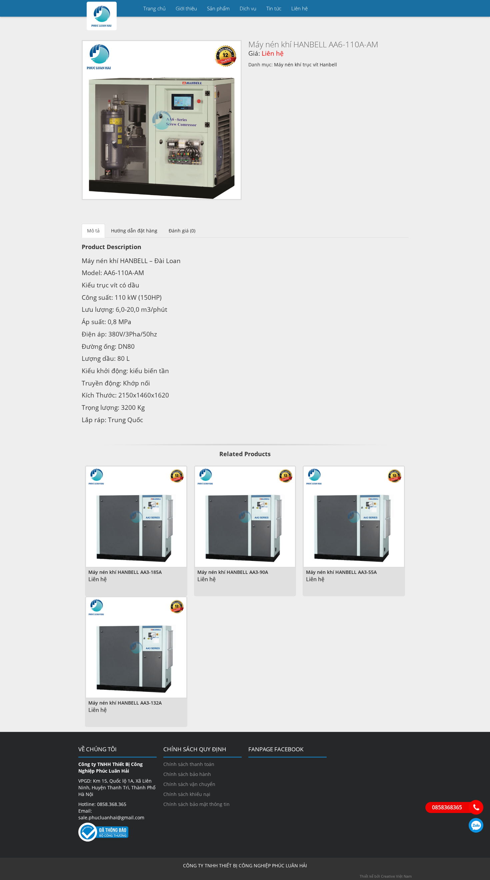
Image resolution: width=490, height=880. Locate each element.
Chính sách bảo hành (187, 774)
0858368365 (476, 825)
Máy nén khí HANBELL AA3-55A (341, 572)
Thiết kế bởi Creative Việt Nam (386, 876)
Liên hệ (299, 8)
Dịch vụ (248, 8)
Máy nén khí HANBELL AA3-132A (125, 703)
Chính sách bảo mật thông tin (196, 804)
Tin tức (273, 8)
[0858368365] (476, 807)
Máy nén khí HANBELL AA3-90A (232, 572)
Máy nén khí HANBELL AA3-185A (125, 572)
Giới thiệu (186, 8)
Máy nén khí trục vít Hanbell (305, 64)
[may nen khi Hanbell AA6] (162, 120)
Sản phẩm (218, 8)
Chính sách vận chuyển (189, 784)
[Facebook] (403, 8)
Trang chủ (154, 8)
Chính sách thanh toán (188, 764)
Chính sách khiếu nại (186, 794)
